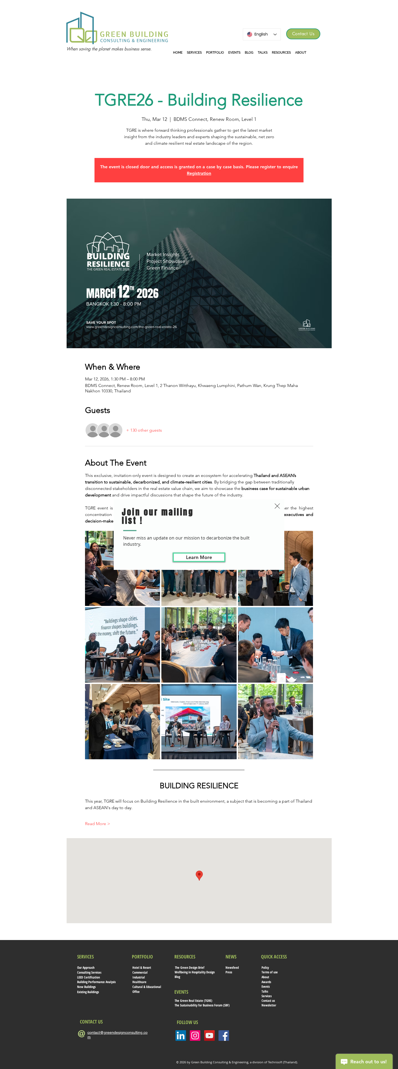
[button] (277, 506)
